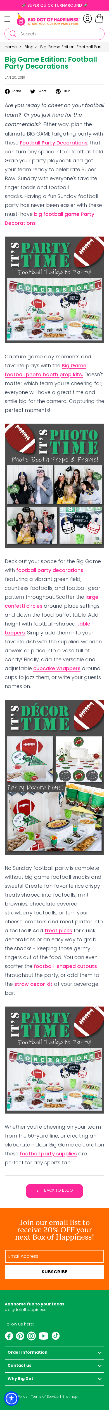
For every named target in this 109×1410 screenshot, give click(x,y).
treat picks (58, 930)
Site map (70, 1396)
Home (11, 47)
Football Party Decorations (53, 142)
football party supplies (48, 1153)
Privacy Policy (16, 1396)
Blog (29, 47)
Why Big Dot (20, 1379)
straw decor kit (33, 984)
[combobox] (54, 34)
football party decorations (49, 570)
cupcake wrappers (56, 668)
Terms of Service (45, 1396)
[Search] (13, 34)
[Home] (48, 19)
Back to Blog (58, 1190)
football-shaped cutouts (65, 966)
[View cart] (99, 22)
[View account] (87, 18)
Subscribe (54, 1272)
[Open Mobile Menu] (10, 19)
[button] (11, 1398)
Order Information (28, 1353)
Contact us (19, 1366)
